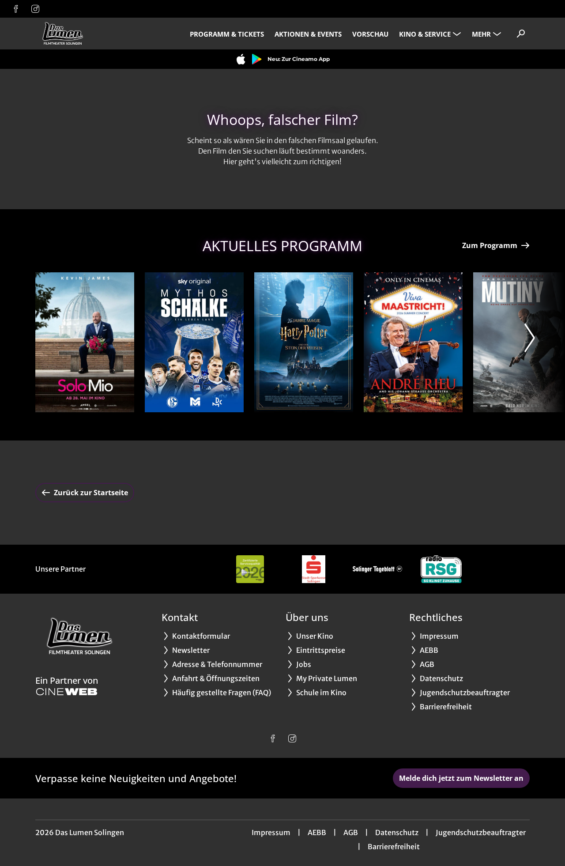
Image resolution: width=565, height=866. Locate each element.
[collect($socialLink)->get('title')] (16, 9)
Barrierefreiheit (394, 846)
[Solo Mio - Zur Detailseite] (84, 342)
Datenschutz (396, 832)
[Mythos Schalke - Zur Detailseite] (194, 342)
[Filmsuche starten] (521, 33)
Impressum (271, 832)
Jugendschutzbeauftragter (481, 832)
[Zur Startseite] (97, 33)
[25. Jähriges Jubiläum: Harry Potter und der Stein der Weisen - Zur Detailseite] (303, 342)
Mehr (481, 34)
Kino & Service (425, 34)
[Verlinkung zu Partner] (250, 569)
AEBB (317, 832)
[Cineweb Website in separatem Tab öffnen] (66, 692)
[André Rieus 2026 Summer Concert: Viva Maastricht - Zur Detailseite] (413, 342)
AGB (350, 832)
